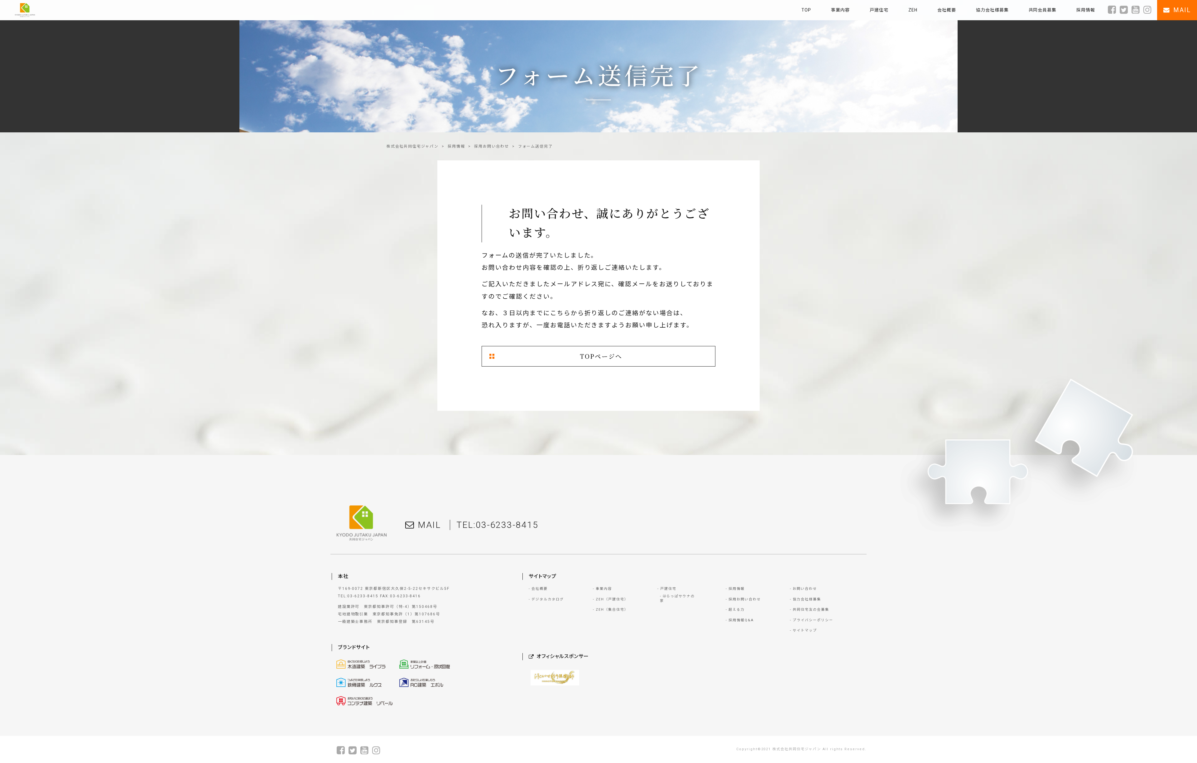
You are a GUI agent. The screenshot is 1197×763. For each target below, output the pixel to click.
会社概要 (539, 589)
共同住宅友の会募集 (811, 610)
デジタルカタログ (547, 599)
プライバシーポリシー (813, 620)
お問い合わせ (805, 589)
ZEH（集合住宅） (612, 610)
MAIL (429, 525)
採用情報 (456, 146)
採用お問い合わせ (491, 146)
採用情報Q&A (741, 620)
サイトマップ (805, 630)
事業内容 (604, 589)
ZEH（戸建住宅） (612, 599)
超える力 (736, 610)
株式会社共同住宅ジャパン (413, 146)
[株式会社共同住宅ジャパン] (25, 10)
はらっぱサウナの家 (677, 598)
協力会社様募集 (807, 599)
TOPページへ (601, 356)
